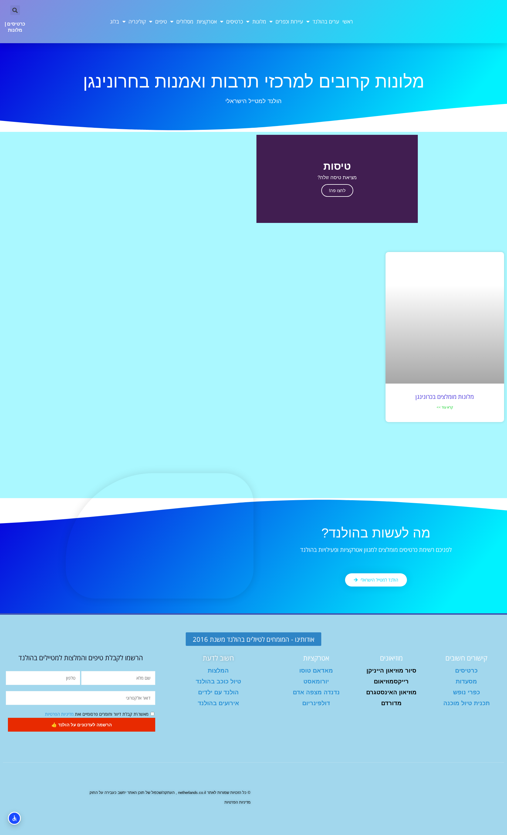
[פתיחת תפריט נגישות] (14, 818)
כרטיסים (234, 21)
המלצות (218, 670)
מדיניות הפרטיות (59, 714)
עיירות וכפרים (289, 21)
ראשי (347, 21)
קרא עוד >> (445, 407)
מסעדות (466, 681)
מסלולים (184, 21)
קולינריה (137, 21)
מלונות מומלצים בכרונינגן (444, 397)
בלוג (114, 21)
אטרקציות (207, 21)
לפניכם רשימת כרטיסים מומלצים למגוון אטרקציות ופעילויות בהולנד (376, 550)
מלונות (259, 21)
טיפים (161, 21)
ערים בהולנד (325, 21)
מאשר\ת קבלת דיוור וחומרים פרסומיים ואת (96, 714)
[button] (15, 10)
